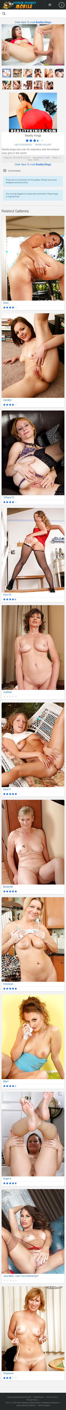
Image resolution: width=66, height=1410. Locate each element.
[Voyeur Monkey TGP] (19, 5)
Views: (30, 160)
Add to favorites (23, 145)
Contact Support (44, 1405)
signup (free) (13, 196)
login (56, 194)
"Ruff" (47, 158)
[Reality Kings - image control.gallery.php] (6, 73)
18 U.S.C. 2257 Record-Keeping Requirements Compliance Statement (32, 1403)
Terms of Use (51, 1397)
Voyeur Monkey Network (25, 1405)
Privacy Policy (32, 1400)
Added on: (8, 158)
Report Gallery (43, 145)
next (61, 45)
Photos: (55, 158)
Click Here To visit (33, 22)
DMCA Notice (39, 1397)
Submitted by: (39, 158)
